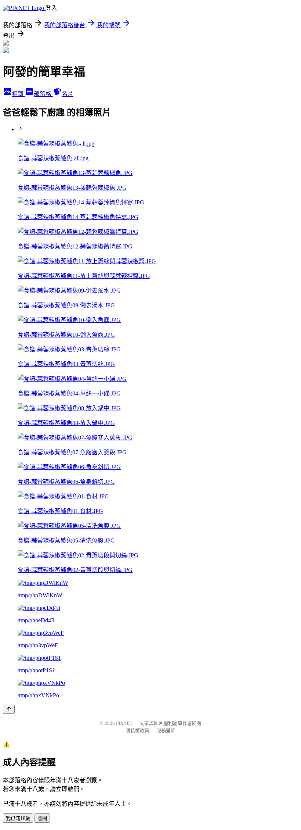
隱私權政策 (137, 730)
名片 (67, 94)
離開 (42, 818)
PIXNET (124, 723)
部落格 (43, 94)
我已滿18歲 (18, 818)
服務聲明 (165, 730)
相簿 (18, 94)
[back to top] (9, 709)
